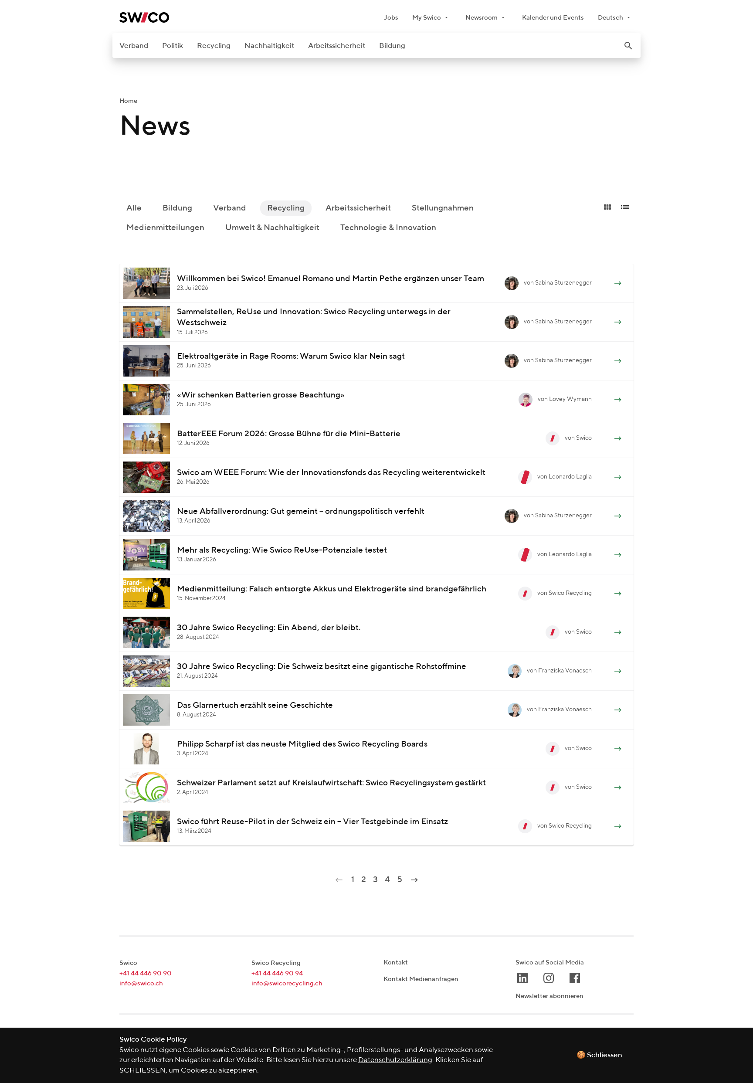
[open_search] (628, 46)
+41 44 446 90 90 (145, 973)
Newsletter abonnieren (549, 996)
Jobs (391, 17)
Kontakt (395, 962)
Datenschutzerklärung (395, 1060)
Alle (134, 208)
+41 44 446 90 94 (277, 973)
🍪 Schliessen (599, 1055)
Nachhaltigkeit (269, 46)
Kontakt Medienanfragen (420, 979)
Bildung (392, 46)
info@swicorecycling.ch (286, 983)
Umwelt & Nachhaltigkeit (272, 228)
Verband (133, 46)
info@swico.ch (141, 983)
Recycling (214, 46)
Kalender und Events (553, 17)
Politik (172, 46)
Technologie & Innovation (388, 228)
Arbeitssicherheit (336, 46)
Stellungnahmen (443, 208)
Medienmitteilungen (165, 228)
